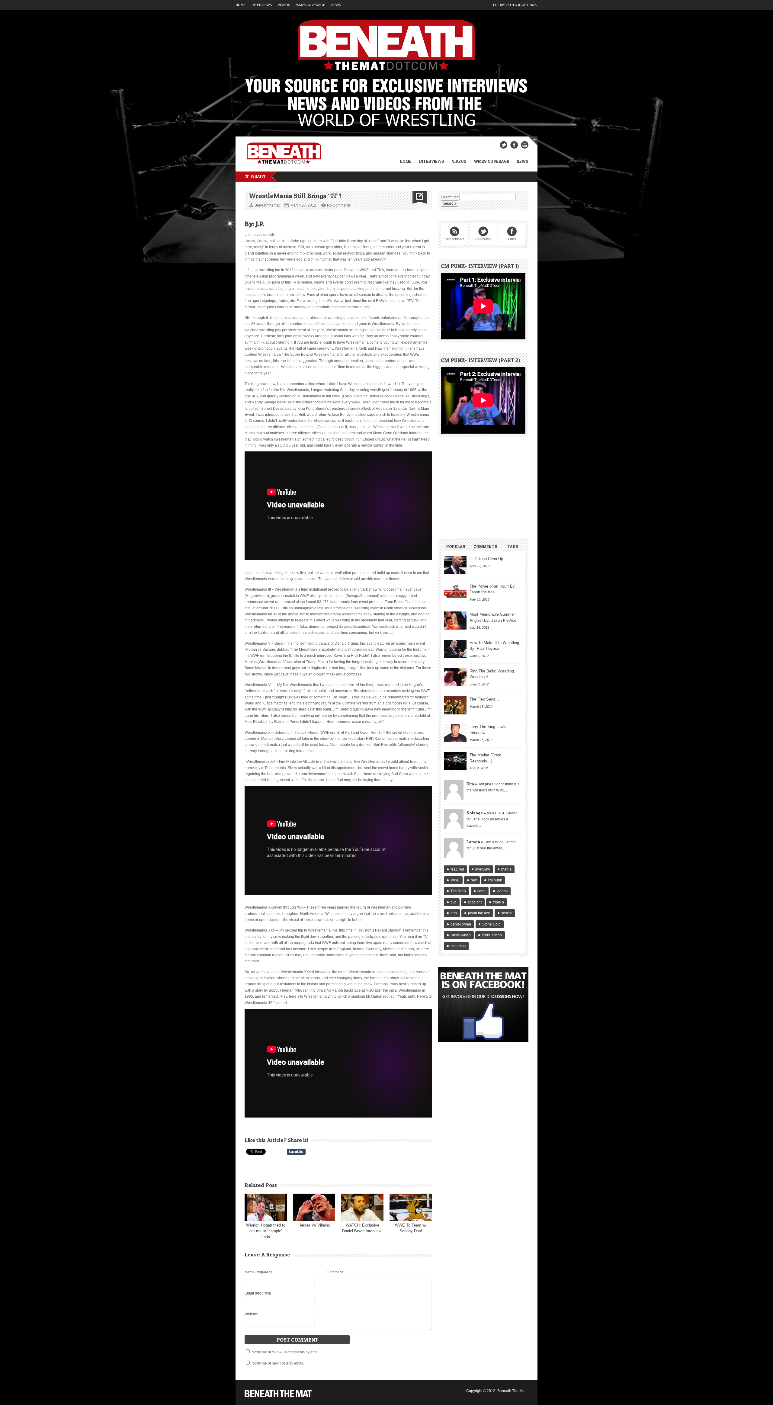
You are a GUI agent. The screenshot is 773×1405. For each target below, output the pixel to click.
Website (251, 1314)
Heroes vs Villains (314, 1225)
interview (482, 869)
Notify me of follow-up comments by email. (286, 1352)
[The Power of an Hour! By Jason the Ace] (455, 592)
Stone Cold (491, 924)
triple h (498, 902)
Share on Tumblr (296, 1152)
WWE (455, 880)
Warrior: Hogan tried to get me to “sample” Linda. (265, 1231)
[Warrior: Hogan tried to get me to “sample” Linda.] (266, 1207)
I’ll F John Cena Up (486, 559)
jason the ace (479, 913)
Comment (335, 1272)
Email (258, 1293)
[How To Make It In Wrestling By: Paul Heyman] (455, 649)
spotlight (475, 902)
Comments (485, 546)
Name (258, 1272)
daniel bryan (461, 924)
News (336, 5)
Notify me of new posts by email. (278, 1363)
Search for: (450, 197)
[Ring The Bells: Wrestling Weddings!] (455, 677)
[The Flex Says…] (455, 705)
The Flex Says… (484, 699)
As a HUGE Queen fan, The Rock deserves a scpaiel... (492, 819)
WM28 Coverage (310, 5)
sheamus (458, 946)
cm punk (495, 880)
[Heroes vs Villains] (314, 1207)
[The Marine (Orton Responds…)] (455, 761)
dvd (454, 902)
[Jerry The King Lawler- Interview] (455, 733)
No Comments (339, 205)
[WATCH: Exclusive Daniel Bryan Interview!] (362, 1207)
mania (506, 869)
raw (474, 880)
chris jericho (492, 935)
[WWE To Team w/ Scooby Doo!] (411, 1207)
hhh (454, 913)
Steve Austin (461, 935)
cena (481, 891)
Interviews (262, 5)
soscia (506, 913)
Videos (284, 5)
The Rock (458, 891)
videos (502, 891)
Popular (455, 546)
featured (457, 869)
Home (240, 5)
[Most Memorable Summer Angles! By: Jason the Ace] (455, 620)
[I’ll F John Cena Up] (455, 565)
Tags (512, 546)
